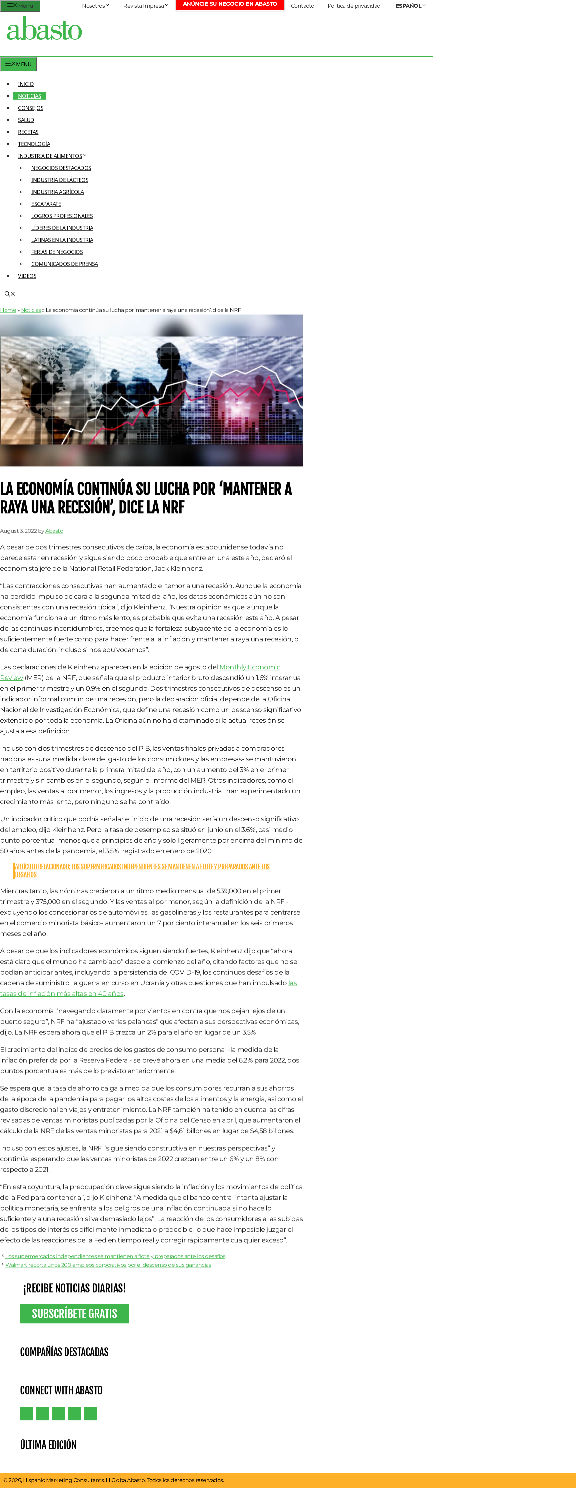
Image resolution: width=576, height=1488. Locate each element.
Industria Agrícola (57, 192)
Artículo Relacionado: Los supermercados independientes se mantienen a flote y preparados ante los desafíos (142, 871)
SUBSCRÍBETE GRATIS (74, 1314)
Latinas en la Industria (62, 240)
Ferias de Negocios (57, 252)
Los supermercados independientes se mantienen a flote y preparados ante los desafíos (115, 1256)
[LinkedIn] (42, 1413)
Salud (26, 120)
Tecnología (34, 144)
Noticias (29, 96)
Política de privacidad (354, 6)
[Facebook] (90, 1413)
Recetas (28, 132)
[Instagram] (58, 1413)
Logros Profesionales (62, 216)
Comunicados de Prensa (64, 264)
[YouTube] (74, 1413)
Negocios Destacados (61, 168)
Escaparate (46, 204)
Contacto (302, 6)
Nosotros (93, 6)
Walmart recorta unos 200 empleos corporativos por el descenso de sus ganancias (108, 1265)
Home (8, 310)
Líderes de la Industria (62, 228)
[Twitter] (26, 1413)
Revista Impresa (143, 6)
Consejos (30, 108)
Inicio (26, 84)
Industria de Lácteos (59, 180)
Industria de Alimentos (50, 156)
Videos (27, 276)
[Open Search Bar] (10, 294)
